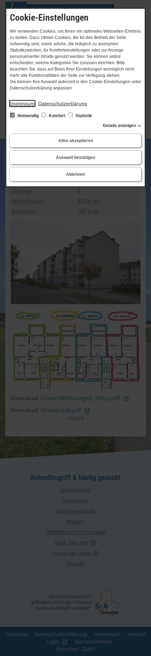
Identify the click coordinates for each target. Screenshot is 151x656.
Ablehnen (75, 174)
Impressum (22, 103)
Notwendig (28, 115)
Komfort (57, 115)
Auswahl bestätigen (75, 157)
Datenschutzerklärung (62, 103)
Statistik (83, 115)
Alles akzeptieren (75, 140)
